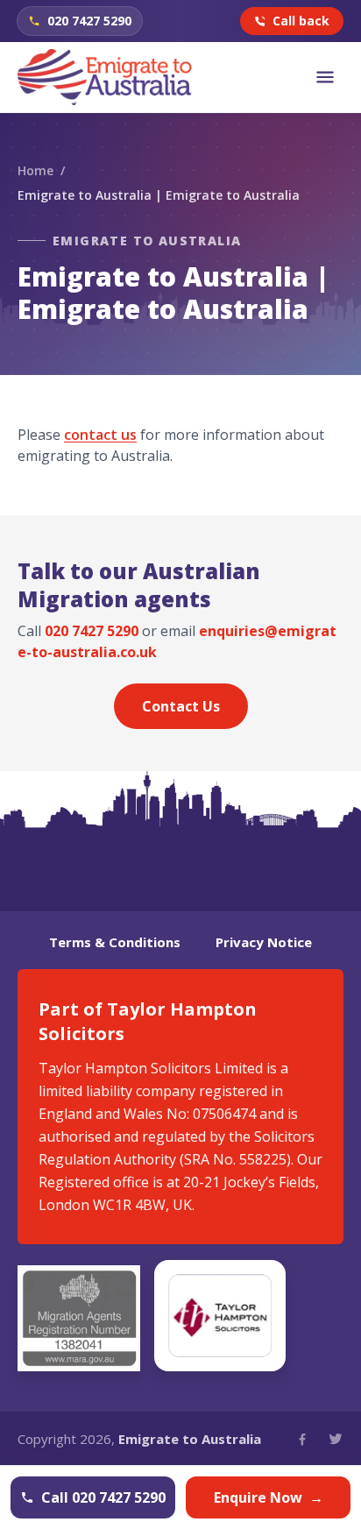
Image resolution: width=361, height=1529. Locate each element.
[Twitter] (335, 1439)
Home (35, 170)
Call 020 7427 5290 (103, 1497)
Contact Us (181, 706)
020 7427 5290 (91, 631)
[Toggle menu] (325, 77)
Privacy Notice (264, 942)
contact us (100, 434)
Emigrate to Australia (189, 1439)
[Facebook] (302, 1439)
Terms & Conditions (114, 942)
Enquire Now (268, 1497)
